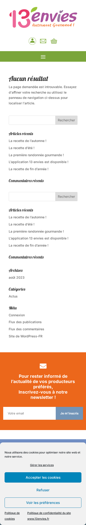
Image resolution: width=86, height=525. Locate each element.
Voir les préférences (43, 502)
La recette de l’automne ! (27, 141)
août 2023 (17, 277)
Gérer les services (42, 465)
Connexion (17, 315)
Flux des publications (25, 322)
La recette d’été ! (21, 148)
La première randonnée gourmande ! (36, 155)
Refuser (43, 490)
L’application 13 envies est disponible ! (38, 162)
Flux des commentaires (26, 329)
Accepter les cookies (43, 477)
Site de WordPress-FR (25, 336)
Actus (13, 296)
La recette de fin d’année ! (28, 169)
